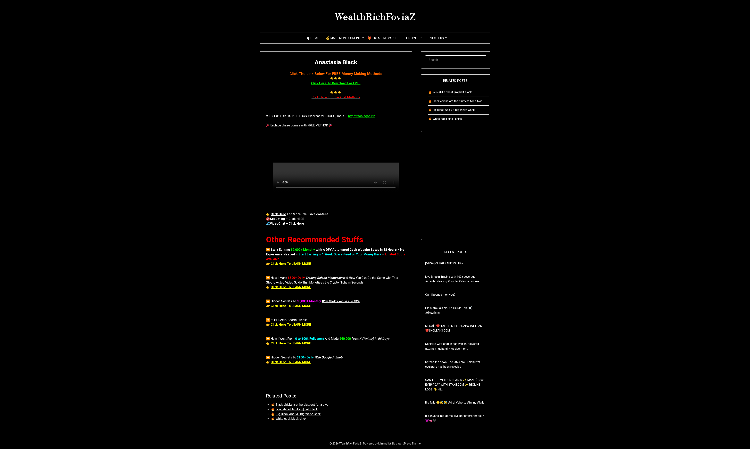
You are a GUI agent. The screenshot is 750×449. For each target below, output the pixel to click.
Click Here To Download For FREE (335, 83)
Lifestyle (411, 38)
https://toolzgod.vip (361, 116)
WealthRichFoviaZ (375, 16)
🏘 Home (312, 38)
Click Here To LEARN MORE (291, 264)
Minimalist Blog (387, 443)
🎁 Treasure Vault (382, 38)
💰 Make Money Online (343, 38)
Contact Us (435, 38)
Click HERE (296, 219)
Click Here (278, 214)
